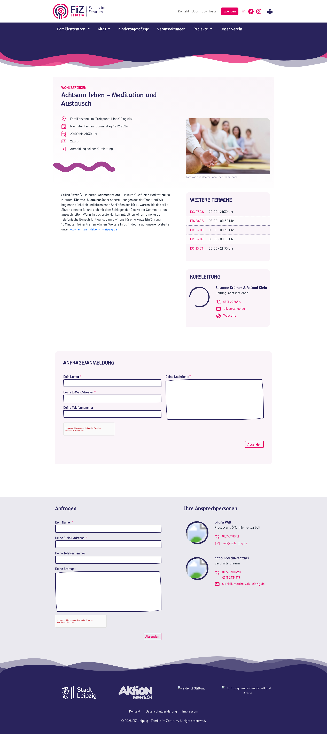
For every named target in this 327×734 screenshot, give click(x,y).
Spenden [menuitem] (229, 11)
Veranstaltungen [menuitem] (171, 29)
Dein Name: (72, 377)
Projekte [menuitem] (201, 29)
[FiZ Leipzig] (79, 11)
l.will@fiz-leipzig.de (234, 543)
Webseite (229, 315)
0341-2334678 (231, 577)
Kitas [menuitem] (102, 29)
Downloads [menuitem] (209, 11)
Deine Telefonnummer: (78, 407)
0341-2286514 (232, 302)
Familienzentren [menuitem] (71, 29)
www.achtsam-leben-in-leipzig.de (93, 229)
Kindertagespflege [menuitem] (134, 29)
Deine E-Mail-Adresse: (79, 392)
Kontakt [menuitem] (183, 11)
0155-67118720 (231, 572)
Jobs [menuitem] (195, 11)
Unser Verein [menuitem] (231, 29)
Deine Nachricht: (178, 377)
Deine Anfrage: (65, 569)
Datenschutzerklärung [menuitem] (161, 711)
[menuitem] (244, 11)
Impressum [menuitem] (190, 711)
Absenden (254, 444)
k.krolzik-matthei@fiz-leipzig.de (243, 584)
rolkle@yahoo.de (234, 308)
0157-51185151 (230, 536)
